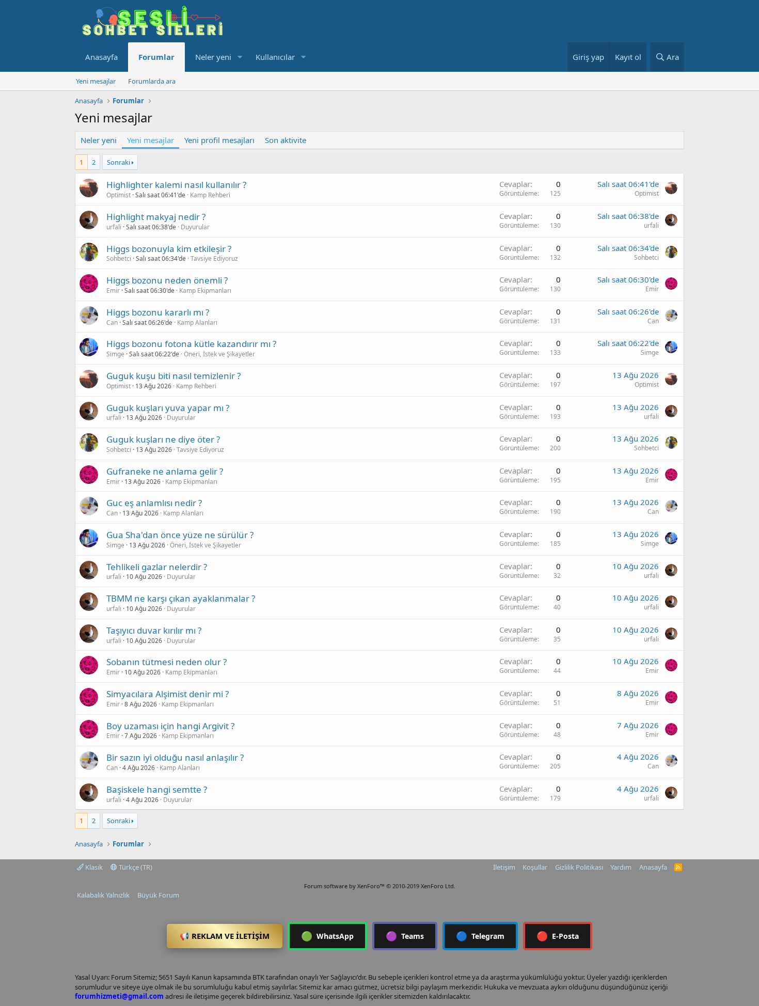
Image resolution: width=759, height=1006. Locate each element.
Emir (113, 290)
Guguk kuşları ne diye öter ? (163, 439)
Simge (115, 354)
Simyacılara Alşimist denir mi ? (167, 694)
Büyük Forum (158, 895)
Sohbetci (118, 258)
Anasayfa (101, 57)
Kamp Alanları (197, 322)
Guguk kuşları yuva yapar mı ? (167, 408)
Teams (405, 936)
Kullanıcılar (275, 57)
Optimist (118, 195)
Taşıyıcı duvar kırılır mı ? (153, 630)
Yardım (620, 867)
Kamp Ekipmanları (205, 290)
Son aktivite (285, 140)
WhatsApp (327, 936)
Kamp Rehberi (210, 195)
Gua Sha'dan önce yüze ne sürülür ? (180, 535)
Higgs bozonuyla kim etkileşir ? (168, 249)
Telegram (480, 936)
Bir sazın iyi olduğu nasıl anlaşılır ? (175, 757)
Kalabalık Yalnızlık (103, 895)
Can (112, 322)
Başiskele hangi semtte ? (156, 789)
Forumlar (156, 57)
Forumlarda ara (152, 81)
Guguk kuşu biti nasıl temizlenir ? (173, 376)
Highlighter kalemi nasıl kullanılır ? (176, 185)
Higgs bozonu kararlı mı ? (157, 312)
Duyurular (195, 227)
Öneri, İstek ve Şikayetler (219, 354)
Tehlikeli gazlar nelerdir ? (156, 567)
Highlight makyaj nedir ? (155, 217)
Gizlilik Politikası (579, 867)
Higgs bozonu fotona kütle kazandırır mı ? (191, 344)
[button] (239, 57)
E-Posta (557, 936)
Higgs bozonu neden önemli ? (167, 280)
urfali (113, 227)
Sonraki (118, 162)
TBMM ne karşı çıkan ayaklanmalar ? (180, 598)
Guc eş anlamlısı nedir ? (154, 503)
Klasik (93, 867)
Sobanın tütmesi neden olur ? (166, 662)
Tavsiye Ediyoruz (214, 258)
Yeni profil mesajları (219, 140)
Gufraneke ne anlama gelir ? (164, 471)
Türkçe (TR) (134, 867)
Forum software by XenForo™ (379, 886)
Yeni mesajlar (96, 81)
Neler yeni (213, 57)
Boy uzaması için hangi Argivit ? (170, 726)
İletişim (504, 867)
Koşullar (535, 867)
